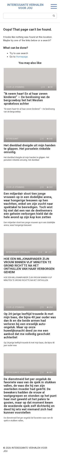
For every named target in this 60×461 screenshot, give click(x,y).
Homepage (22, 56)
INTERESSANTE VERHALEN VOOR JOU (25, 6)
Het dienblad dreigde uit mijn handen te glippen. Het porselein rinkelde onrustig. (30, 148)
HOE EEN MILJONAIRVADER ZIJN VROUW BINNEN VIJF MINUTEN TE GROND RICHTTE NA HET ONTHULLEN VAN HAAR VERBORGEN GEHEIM (29, 265)
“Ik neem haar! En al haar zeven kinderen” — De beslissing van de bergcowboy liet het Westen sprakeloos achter (27, 99)
